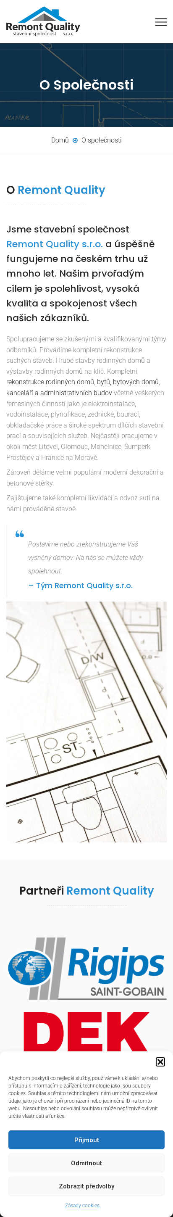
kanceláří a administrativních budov (59, 393)
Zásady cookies (82, 1206)
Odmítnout (86, 1163)
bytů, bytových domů (128, 382)
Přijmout (86, 1140)
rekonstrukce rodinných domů (50, 382)
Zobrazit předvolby (86, 1186)
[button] (160, 1062)
